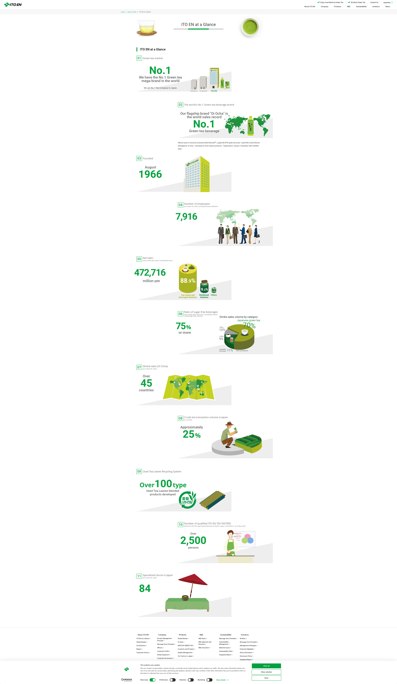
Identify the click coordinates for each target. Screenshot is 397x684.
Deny (266, 678)
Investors (376, 6)
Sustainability (361, 6)
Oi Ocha (180, 642)
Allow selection (266, 672)
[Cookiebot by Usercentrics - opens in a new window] (127, 680)
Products (337, 6)
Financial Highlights (247, 649)
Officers (160, 648)
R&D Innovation (203, 648)
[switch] (173, 680)
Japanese (386, 3)
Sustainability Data (225, 651)
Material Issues (224, 648)
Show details (221, 680)
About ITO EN (309, 6)
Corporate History (142, 653)
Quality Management (185, 653)
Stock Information (246, 653)
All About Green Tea (358, 2)
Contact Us (374, 2)
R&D (348, 6)
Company (324, 6)
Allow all (266, 666)
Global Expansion (163, 655)
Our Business (141, 645)
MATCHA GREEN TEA (185, 645)
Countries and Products (186, 649)
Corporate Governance (165, 658)
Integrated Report (225, 655)
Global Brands (141, 642)
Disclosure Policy (246, 656)
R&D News (202, 638)
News (388, 6)
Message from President (165, 644)
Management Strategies (248, 645)
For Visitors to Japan (185, 656)
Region (138, 649)
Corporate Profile (163, 651)
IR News (243, 638)
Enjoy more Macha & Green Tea (331, 2)
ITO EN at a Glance (142, 638)
